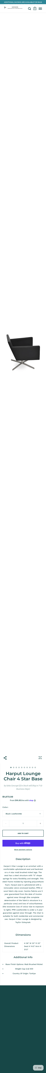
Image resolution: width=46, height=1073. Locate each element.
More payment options (23, 849)
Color (5, 807)
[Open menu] (40, 8)
